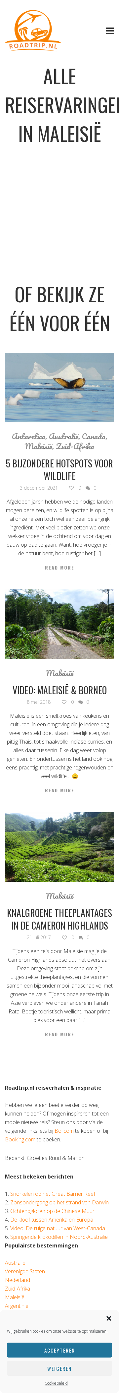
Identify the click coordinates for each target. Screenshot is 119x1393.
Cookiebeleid (56, 1383)
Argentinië (16, 1305)
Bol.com (64, 1130)
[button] (108, 1318)
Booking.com (20, 1139)
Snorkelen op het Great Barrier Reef (52, 1193)
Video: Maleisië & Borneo (60, 690)
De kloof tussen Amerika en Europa (51, 1219)
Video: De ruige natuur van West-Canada (57, 1228)
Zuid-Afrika (75, 446)
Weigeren (59, 1368)
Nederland (17, 1280)
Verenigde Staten (25, 1271)
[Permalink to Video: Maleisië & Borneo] (59, 624)
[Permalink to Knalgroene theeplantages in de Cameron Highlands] (59, 847)
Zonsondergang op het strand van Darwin (59, 1202)
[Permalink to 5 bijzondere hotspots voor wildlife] (59, 387)
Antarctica (28, 436)
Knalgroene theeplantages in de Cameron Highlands (59, 919)
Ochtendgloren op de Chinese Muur (52, 1211)
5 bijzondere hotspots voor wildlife (59, 469)
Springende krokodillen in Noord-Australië (59, 1237)
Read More (59, 567)
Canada (93, 436)
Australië (63, 436)
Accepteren (59, 1350)
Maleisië (38, 446)
